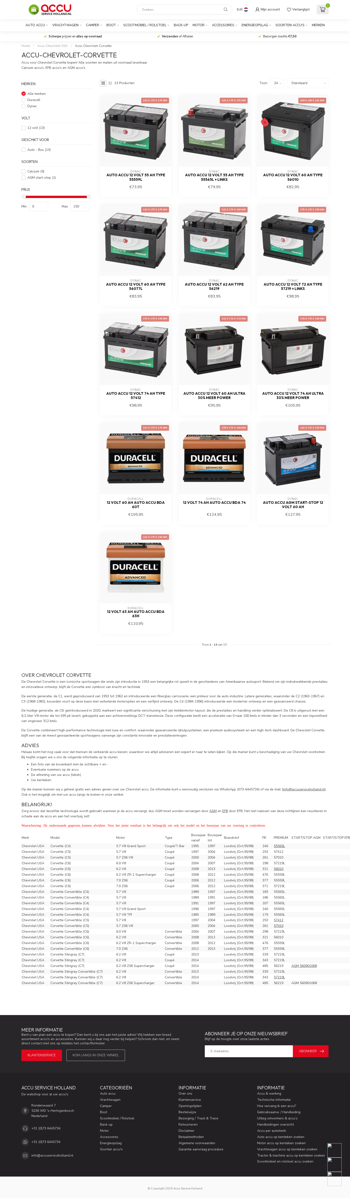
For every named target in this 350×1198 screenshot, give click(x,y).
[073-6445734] (337, 1150)
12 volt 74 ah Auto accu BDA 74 (214, 502)
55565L (279, 846)
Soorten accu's (290, 25)
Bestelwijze (187, 1112)
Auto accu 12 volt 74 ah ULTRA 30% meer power (293, 395)
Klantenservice (42, 1055)
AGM (213, 811)
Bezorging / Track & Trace (198, 1118)
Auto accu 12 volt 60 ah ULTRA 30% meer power (214, 395)
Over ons (185, 1093)
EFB (225, 811)
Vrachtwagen (65, 25)
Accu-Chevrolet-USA (52, 46)
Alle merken (36, 94)
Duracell (33, 100)
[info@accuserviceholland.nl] (337, 1165)
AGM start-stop (41, 177)
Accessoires (223, 25)
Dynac (32, 106)
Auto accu (35, 25)
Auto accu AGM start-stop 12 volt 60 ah (293, 504)
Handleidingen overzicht (275, 1124)
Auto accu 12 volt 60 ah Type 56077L (135, 286)
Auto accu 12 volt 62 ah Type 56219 (214, 286)
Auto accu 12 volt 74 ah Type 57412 (135, 395)
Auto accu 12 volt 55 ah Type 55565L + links (214, 177)
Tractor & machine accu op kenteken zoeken (291, 1155)
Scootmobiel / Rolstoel (144, 25)
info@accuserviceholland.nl (52, 1155)
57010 (278, 926)
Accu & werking (269, 1093)
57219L (279, 977)
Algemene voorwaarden (197, 1143)
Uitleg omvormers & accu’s (277, 1118)
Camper (92, 25)
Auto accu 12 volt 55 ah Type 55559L (135, 177)
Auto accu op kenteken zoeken (280, 1137)
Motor (199, 25)
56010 (278, 869)
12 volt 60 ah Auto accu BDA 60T (136, 504)
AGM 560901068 (304, 966)
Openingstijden (190, 1106)
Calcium (35, 171)
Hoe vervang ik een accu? (276, 1106)
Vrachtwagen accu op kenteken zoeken (287, 1149)
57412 (278, 920)
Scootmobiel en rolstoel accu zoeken (285, 1161)
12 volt (36, 128)
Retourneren (188, 1124)
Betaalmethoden (191, 1137)
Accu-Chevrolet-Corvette (93, 46)
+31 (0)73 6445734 (45, 1128)
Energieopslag (255, 25)
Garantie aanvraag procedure (201, 1149)
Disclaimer (186, 1130)
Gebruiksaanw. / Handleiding (278, 1112)
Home (25, 46)
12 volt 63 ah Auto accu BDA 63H (136, 614)
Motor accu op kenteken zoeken (281, 1143)
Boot (111, 25)
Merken (318, 25)
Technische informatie (274, 1099)
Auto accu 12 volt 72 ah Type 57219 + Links (293, 286)
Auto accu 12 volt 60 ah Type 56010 (293, 177)
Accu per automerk (271, 1130)
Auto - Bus (39, 150)
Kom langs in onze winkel (96, 1055)
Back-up (181, 25)
